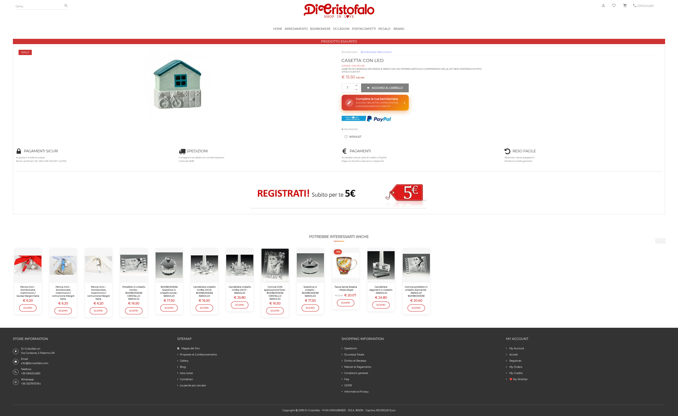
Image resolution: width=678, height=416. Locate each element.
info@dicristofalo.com (34, 363)
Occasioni (341, 29)
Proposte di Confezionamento (198, 354)
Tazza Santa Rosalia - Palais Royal (345, 288)
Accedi (513, 354)
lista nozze (186, 373)
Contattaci (186, 379)
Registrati (515, 360)
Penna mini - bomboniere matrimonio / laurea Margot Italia (28, 291)
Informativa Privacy (356, 391)
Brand (399, 29)
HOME (277, 29)
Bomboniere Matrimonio (376, 52)
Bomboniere (320, 29)
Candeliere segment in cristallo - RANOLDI (381, 289)
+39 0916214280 (30, 373)
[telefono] (634, 5)
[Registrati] (339, 194)
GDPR (348, 385)
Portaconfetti (364, 29)
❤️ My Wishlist (518, 379)
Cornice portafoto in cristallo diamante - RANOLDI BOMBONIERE (416, 291)
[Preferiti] (614, 5)
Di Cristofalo (312, 410)
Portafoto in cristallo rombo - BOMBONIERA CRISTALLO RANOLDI (133, 292)
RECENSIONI (350, 129)
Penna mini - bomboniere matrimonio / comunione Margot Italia (63, 292)
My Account (516, 348)
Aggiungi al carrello (387, 87)
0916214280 (645, 6)
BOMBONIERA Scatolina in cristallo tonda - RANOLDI (169, 291)
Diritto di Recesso (355, 360)
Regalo (384, 29)
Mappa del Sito (190, 348)
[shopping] (625, 5)
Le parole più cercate (193, 385)
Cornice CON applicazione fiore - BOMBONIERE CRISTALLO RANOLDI (275, 292)
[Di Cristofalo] (339, 5)
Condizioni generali (356, 373)
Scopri (27, 308)
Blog (183, 367)
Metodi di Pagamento (357, 367)
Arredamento (296, 29)
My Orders (515, 367)
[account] (603, 5)
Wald (25, 52)
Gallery (184, 360)
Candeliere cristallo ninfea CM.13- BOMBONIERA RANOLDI (204, 291)
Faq (346, 379)
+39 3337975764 (31, 383)
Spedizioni (350, 348)
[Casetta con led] (177, 51)
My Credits (516, 373)
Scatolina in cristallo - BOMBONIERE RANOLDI (310, 291)
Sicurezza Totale (354, 354)
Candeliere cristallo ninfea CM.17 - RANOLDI (240, 289)
